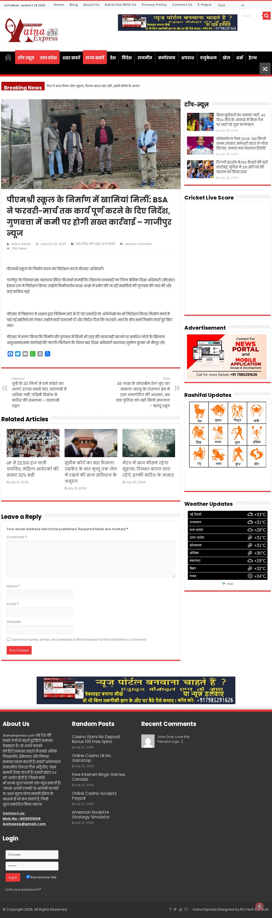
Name (13, 586)
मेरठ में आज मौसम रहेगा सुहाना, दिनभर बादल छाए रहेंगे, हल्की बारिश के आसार (148, 469)
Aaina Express (205, 909)
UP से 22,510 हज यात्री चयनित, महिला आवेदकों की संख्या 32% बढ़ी (33, 469)
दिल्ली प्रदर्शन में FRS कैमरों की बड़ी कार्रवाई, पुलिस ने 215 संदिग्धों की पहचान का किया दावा (242, 167)
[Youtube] (180, 909)
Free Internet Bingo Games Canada (98, 777)
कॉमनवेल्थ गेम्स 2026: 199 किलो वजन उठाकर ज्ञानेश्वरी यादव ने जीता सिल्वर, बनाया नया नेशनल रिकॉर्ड (242, 143)
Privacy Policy (154, 4)
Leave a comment (138, 244)
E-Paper (205, 4)
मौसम (230, 584)
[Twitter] (175, 909)
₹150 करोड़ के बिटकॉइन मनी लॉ (67, 86)
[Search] (267, 16)
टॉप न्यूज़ (26, 58)
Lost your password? (23, 889)
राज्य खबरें (95, 58)
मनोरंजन (166, 58)
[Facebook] (170, 909)
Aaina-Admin (21, 244)
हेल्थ (253, 58)
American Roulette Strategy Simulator (91, 814)
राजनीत (145, 58)
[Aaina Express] (31, 29)
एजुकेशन (208, 58)
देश (113, 58)
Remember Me (43, 877)
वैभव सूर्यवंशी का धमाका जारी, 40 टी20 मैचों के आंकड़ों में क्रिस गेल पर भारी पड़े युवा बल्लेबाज (240, 120)
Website (14, 621)
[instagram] (186, 909)
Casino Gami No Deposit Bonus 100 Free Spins (96, 739)
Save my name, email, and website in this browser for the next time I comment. (79, 639)
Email (13, 603)
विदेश (127, 58)
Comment (17, 536)
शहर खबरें (71, 58)
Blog (74, 4)
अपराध (187, 58)
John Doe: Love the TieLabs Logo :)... (173, 739)
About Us (91, 4)
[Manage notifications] (259, 906)
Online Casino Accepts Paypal (94, 795)
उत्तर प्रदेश (48, 58)
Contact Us (182, 4)
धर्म (239, 58)
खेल (226, 58)
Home (59, 4)
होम (8, 57)
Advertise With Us (120, 4)
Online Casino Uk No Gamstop (91, 758)
